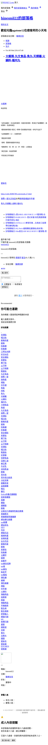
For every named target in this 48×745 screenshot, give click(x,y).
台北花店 (4, 541)
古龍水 (4, 636)
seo (2, 619)
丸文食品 (4, 374)
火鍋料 (14, 204)
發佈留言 (5, 287)
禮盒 (3, 382)
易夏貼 (4, 360)
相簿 (7, 41)
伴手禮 (4, 385)
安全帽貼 (4, 357)
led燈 (3, 566)
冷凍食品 (4, 405)
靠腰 (3, 500)
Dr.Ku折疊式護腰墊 (9, 494)
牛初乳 (4, 466)
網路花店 (4, 533)
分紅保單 (4, 480)
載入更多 (5, 273)
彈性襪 (4, 578)
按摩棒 (4, 597)
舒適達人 (4, 614)
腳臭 (3, 343)
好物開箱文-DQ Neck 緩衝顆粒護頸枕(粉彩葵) (24, 228)
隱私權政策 (41, 710)
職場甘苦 (20, 36)
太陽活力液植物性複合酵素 (12, 511)
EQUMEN (5, 646)
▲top (3, 268)
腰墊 (3, 503)
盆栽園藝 (4, 486)
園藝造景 (4, 483)
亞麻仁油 (4, 461)
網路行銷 (4, 617)
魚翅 (3, 408)
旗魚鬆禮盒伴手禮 (27, 199)
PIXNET (10, 710)
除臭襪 (4, 346)
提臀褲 (4, 649)
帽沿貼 (4, 338)
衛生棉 (4, 608)
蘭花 (3, 492)
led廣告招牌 (6, 564)
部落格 (8, 44)
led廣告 (4, 569)
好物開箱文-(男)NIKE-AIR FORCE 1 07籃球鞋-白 (25, 214)
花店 (3, 530)
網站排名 (4, 525)
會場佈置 (4, 538)
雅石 (3, 489)
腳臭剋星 (4, 340)
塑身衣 (4, 183)
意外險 (4, 475)
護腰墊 (4, 506)
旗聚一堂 (4, 377)
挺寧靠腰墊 (5, 497)
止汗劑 (4, 366)
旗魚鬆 (4, 380)
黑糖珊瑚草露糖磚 (8, 517)
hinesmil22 (5, 244)
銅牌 (3, 558)
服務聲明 (25, 713)
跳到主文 (4, 25)
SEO (3, 527)
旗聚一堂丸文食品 (8, 199)
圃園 (3, 638)
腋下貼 (4, 363)
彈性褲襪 (4, 583)
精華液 (4, 627)
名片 (7, 46)
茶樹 (3, 630)
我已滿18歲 (6, 740)
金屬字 (4, 561)
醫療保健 (19, 264)
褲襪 (3, 580)
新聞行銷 (4, 622)
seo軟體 (4, 522)
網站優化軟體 (6, 520)
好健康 (4, 455)
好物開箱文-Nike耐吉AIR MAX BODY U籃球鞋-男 (26, 231)
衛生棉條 (4, 611)
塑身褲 (4, 644)
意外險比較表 (6, 478)
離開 (13, 740)
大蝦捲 (4, 104)
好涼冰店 (4, 354)
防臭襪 (4, 349)
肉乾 (3, 391)
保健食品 (4, 458)
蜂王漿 (4, 464)
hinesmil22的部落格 (17, 18)
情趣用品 (4, 594)
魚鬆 (3, 388)
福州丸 (20, 204)
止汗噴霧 (4, 368)
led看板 (4, 575)
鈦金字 (4, 572)
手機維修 (4, 606)
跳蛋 (3, 600)
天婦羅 (8, 204)
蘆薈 (3, 624)
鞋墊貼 (4, 371)
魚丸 (3, 204)
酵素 (3, 472)
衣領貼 (4, 335)
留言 (23, 258)
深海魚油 (4, 469)
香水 (3, 633)
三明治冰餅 (5, 352)
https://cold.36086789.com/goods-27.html (16, 194)
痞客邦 (18, 258)
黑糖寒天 (4, 514)
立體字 (4, 555)
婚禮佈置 (4, 536)
